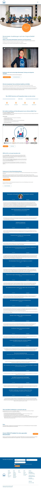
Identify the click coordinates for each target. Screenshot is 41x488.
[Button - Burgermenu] (37, 2)
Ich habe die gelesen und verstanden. (24, 464)
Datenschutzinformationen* (22, 464)
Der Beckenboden (9, 475)
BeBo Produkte (25, 474)
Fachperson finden (6, 179)
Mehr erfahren (12, 146)
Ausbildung (9, 472)
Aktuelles (19, 472)
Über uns (9, 476)
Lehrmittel (24, 475)
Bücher (24, 473)
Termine (5, 146)
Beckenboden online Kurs (14, 477)
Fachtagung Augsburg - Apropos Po (14, 475)
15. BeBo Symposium (14, 473)
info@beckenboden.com (32, 475)
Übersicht (24, 472)
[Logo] (4, 2)
